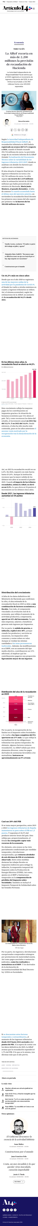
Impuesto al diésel (12, 2)
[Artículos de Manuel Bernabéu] (7, 122)
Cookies (5, 1217)
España (8, 1065)
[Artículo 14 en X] (4, 1210)
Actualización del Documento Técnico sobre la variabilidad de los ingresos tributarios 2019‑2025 (18, 159)
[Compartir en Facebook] (11, 130)
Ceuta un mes (23, 2)
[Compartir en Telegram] (26, 130)
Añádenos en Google (20, 135)
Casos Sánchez (33, 2)
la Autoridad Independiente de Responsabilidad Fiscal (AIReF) (17, 140)
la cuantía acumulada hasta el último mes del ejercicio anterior (18, 192)
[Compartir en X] (15, 130)
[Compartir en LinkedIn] (19, 130)
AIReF (3, 1065)
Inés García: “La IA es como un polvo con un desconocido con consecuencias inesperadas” (19, 1101)
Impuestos (15, 1065)
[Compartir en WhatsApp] (23, 130)
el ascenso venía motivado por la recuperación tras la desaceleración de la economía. (19, 432)
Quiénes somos (7, 1215)
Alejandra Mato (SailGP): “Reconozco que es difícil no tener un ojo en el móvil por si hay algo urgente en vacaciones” (19, 256)
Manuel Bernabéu (23, 121)
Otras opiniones (8, 1113)
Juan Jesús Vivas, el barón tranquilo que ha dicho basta (20, 1095)
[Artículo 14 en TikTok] (15, 1210)
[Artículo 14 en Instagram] (7, 1210)
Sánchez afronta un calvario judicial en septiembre (19, 1089)
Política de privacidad (25, 1215)
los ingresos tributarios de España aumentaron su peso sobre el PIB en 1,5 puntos (19, 830)
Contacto (15, 1215)
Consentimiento (13, 1217)
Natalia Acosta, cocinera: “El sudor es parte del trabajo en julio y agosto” (20, 245)
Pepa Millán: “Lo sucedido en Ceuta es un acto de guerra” (19, 1108)
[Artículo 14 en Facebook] (11, 1210)
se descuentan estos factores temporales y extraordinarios (15, 1035)
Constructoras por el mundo (15, 266)
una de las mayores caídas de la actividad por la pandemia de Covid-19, (18, 283)
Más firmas (17, 1181)
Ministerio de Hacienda (10, 1068)
